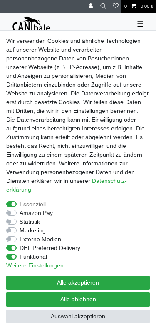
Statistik (30, 221)
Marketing (33, 230)
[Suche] (103, 6)
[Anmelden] (91, 6)
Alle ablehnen (78, 299)
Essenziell (33, 204)
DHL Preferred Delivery (50, 248)
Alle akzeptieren (78, 282)
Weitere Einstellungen (35, 265)
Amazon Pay (36, 213)
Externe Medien (40, 239)
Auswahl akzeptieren (78, 316)
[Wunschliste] (115, 6)
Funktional (33, 256)
